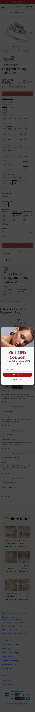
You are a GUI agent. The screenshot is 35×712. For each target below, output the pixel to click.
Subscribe (17, 375)
